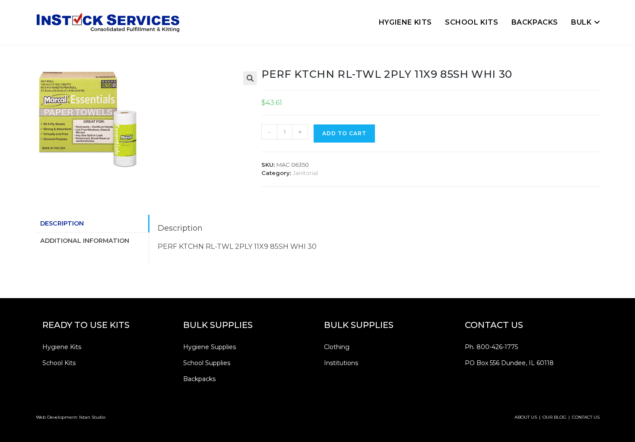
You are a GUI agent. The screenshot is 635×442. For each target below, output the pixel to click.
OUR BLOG (554, 417)
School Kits (59, 363)
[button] (250, 78)
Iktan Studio (92, 417)
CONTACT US (586, 417)
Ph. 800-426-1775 (491, 347)
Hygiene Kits (61, 347)
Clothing (336, 347)
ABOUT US (525, 417)
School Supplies (206, 363)
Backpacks (199, 379)
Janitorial (305, 172)
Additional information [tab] (84, 241)
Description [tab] (62, 223)
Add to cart (344, 133)
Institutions (341, 363)
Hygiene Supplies (209, 347)
